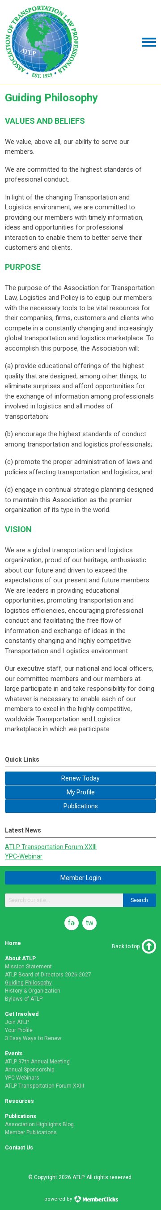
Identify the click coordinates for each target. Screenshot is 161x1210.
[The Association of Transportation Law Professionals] (42, 77)
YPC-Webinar (23, 856)
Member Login (80, 877)
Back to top (126, 946)
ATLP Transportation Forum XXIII (51, 846)
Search (139, 900)
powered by (58, 1199)
